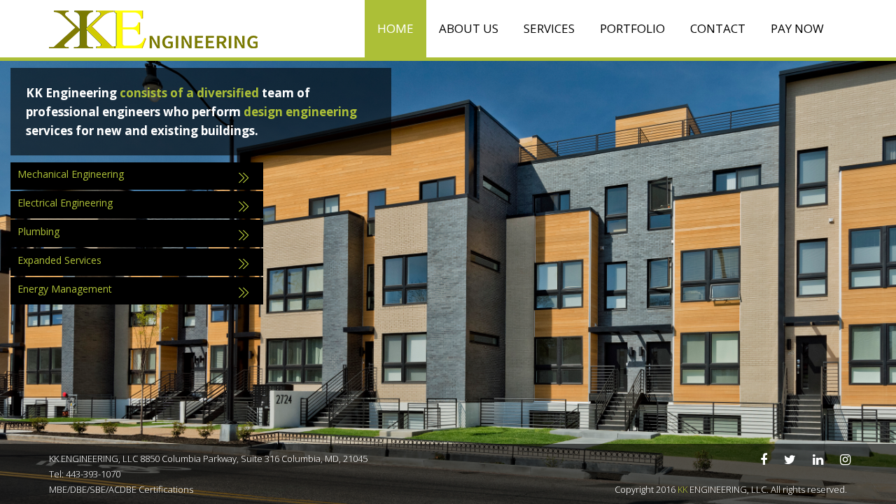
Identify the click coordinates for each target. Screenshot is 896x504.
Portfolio (632, 28)
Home (395, 28)
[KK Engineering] (154, 28)
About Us (468, 28)
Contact (718, 28)
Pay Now (797, 28)
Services (549, 28)
